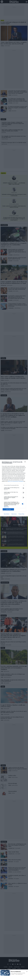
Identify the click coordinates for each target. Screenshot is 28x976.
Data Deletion (6, 513)
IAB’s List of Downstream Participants (15, 481)
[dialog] (14, 488)
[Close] (25, 462)
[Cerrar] (26, 971)
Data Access (14, 513)
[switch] (23, 488)
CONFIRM (8, 509)
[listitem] (14, 485)
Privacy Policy (21, 513)
